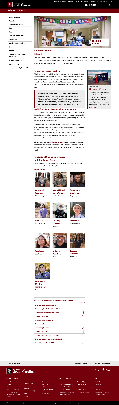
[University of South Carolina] (20, 371)
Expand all (82, 302)
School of (17, 10)
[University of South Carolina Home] (19, 4)
